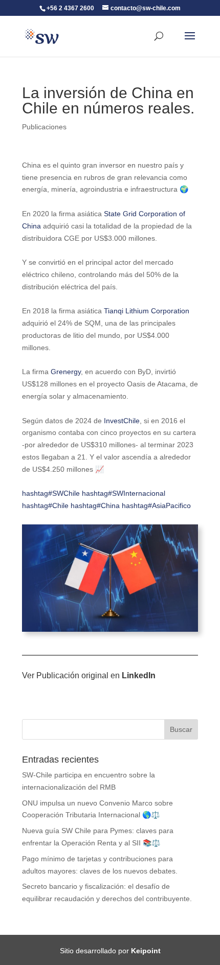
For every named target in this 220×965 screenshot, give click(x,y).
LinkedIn (139, 675)
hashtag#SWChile (51, 493)
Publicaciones (44, 127)
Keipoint (146, 951)
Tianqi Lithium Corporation (146, 311)
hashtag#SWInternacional (123, 493)
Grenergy (66, 371)
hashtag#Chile (45, 505)
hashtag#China (95, 505)
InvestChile (122, 421)
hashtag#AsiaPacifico (156, 505)
